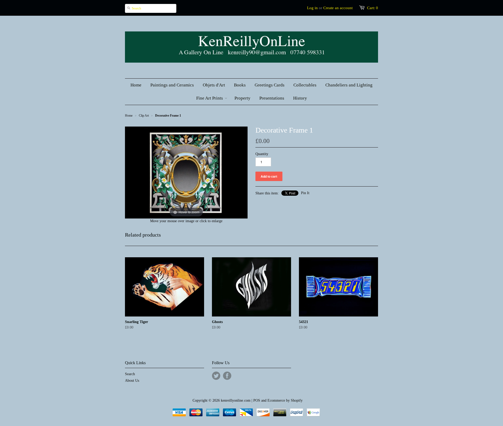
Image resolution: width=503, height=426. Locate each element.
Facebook (227, 376)
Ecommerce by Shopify (285, 400)
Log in (312, 8)
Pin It (305, 193)
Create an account (338, 8)
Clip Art (144, 115)
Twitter (216, 376)
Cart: (372, 8)
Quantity (261, 154)
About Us (132, 381)
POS (256, 400)
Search (130, 374)
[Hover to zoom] (186, 172)
